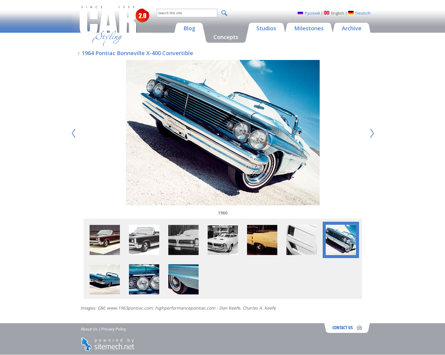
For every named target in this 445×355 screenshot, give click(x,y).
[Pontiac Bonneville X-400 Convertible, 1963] (183, 253)
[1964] (105, 253)
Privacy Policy (113, 329)
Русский (312, 13)
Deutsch (363, 13)
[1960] (223, 133)
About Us (89, 329)
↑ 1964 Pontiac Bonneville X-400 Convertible (135, 53)
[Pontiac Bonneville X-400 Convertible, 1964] (144, 253)
